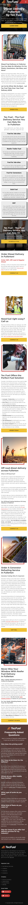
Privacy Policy (5, 882)
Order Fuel (14, 109)
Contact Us (14, 273)
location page (12, 787)
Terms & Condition (6, 879)
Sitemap (4, 884)
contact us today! (21, 83)
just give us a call (20, 839)
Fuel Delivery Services (7, 866)
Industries (4, 870)
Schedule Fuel (14, 241)
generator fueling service (12, 621)
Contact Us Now (14, 720)
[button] (14, 744)
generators (6, 817)
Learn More (14, 26)
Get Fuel (14, 630)
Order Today (14, 430)
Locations (4, 868)
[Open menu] (26, 2)
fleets (4, 819)
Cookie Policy (5, 881)
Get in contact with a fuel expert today (13, 336)
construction (13, 824)
